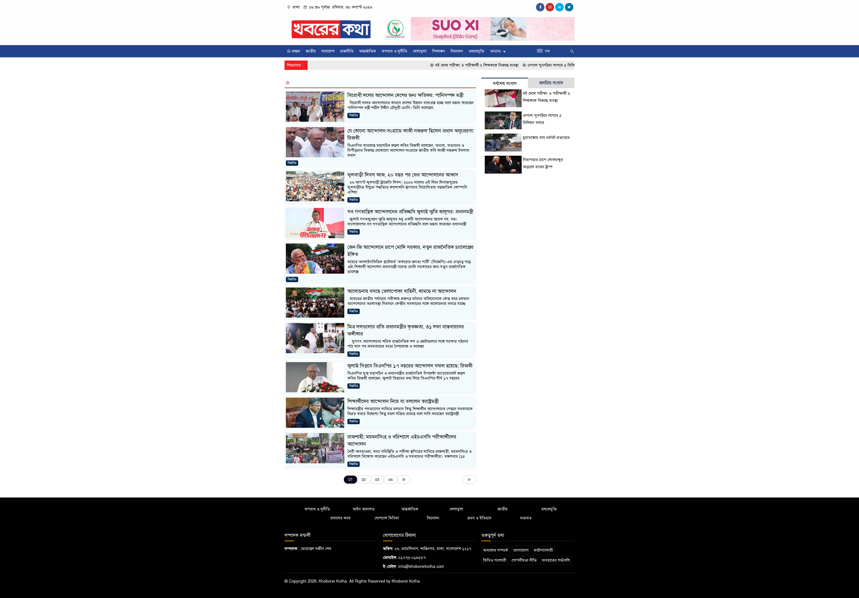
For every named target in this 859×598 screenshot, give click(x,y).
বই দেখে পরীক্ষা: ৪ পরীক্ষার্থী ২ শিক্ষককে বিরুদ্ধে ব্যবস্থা (453, 65)
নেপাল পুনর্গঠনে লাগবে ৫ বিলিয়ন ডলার (535, 65)
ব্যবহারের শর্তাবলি (556, 560)
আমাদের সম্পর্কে (495, 550)
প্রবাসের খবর (340, 518)
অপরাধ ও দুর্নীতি (394, 51)
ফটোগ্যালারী (543, 550)
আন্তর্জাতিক (367, 51)
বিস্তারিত (353, 115)
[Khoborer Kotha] (331, 27)
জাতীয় (311, 51)
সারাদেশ (327, 51)
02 (364, 479)
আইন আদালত (363, 509)
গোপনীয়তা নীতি (524, 560)
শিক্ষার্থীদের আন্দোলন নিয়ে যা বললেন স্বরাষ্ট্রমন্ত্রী (393, 401)
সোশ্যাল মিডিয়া (386, 518)
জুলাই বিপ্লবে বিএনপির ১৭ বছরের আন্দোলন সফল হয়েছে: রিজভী (409, 366)
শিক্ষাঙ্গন (438, 51)
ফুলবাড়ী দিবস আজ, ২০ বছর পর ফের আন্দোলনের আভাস (402, 175)
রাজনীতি (346, 51)
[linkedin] (559, 7)
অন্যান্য (495, 51)
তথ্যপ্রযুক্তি (477, 51)
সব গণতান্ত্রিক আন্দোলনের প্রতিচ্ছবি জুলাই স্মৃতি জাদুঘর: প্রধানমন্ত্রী (410, 211)
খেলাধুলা (420, 51)
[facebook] (540, 7)
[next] (404, 479)
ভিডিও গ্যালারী (494, 560)
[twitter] (569, 7)
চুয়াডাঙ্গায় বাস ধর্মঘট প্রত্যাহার (546, 137)
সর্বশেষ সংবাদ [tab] (505, 83)
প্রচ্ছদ (295, 51)
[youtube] (550, 7)
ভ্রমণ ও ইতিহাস (479, 518)
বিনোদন (457, 51)
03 (377, 479)
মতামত (526, 518)
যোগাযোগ (521, 550)
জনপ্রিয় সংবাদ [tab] (551, 83)
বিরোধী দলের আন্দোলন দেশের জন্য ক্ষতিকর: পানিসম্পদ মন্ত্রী (405, 95)
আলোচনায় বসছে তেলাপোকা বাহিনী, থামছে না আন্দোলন (401, 291)
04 (391, 479)
